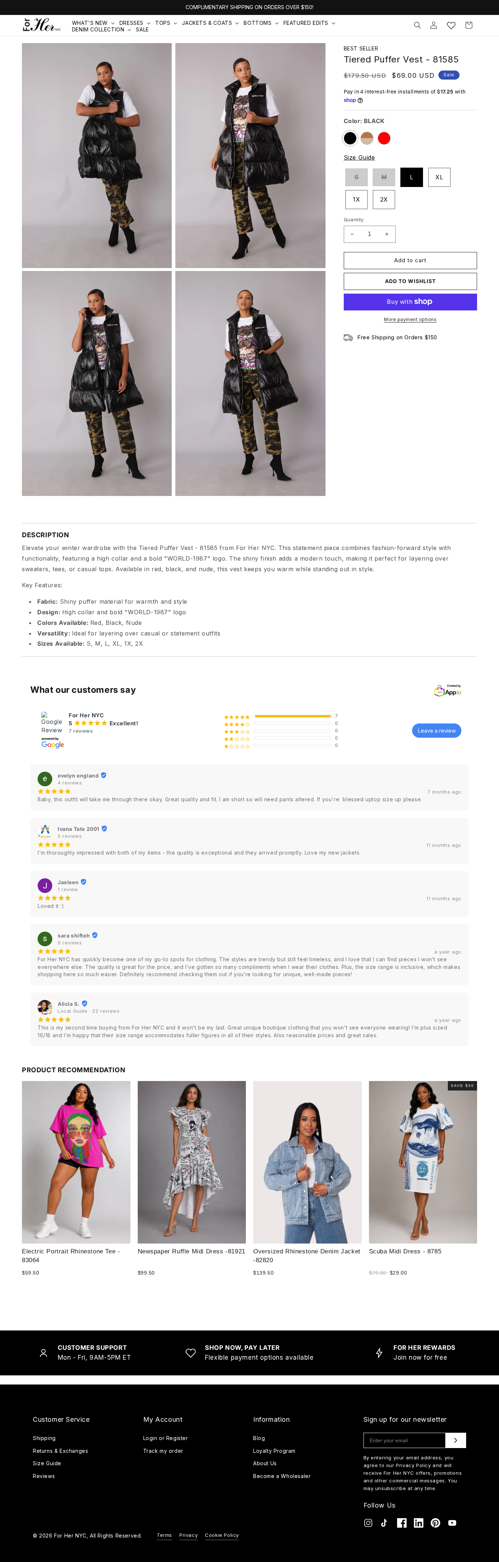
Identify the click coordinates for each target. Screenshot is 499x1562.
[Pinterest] (435, 1524)
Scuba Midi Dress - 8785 (405, 1251)
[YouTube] (452, 1524)
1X (356, 199)
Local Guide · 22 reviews (88, 1011)
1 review (68, 889)
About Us (265, 1463)
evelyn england (78, 775)
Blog (259, 1438)
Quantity (354, 219)
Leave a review (437, 730)
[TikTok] (385, 1524)
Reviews (44, 1476)
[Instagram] (368, 1524)
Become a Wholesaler (282, 1476)
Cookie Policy (222, 1535)
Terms (164, 1535)
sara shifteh (74, 935)
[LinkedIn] (418, 1524)
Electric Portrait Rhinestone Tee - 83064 (71, 1255)
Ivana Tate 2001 (78, 829)
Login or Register (165, 1438)
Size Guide (359, 157)
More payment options (410, 319)
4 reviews (70, 783)
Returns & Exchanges (60, 1451)
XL (439, 177)
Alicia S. (69, 1004)
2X (384, 199)
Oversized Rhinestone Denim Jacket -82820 (307, 1255)
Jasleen (68, 882)
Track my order (163, 1451)
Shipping (44, 1438)
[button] (94, 23)
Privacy (188, 1535)
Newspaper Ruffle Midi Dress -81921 (191, 1251)
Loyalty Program (274, 1451)
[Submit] (455, 1440)
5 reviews (70, 836)
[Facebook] (402, 1524)
